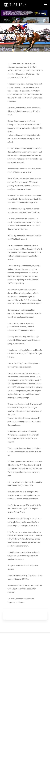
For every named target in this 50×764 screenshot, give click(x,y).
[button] (45, 4)
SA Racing (28, 41)
